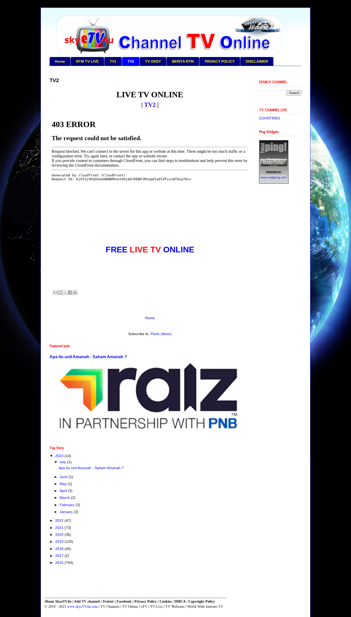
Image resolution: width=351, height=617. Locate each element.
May (64, 484)
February (68, 505)
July (63, 462)
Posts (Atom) (161, 334)
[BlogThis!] (60, 292)
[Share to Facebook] (70, 292)
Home (60, 61)
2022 (59, 520)
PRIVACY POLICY (220, 61)
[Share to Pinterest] (75, 292)
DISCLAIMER (257, 61)
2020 (59, 535)
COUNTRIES (269, 118)
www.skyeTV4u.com (82, 606)
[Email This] (55, 292)
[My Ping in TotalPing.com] (274, 182)
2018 (59, 549)
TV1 (113, 61)
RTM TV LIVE (87, 61)
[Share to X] (65, 292)
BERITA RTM (183, 61)
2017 (59, 556)
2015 (59, 563)
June (64, 477)
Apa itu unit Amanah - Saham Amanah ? (88, 356)
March (65, 498)
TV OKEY (153, 61)
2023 (59, 456)
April (64, 491)
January (67, 512)
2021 (59, 528)
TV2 (130, 61)
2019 (59, 541)
